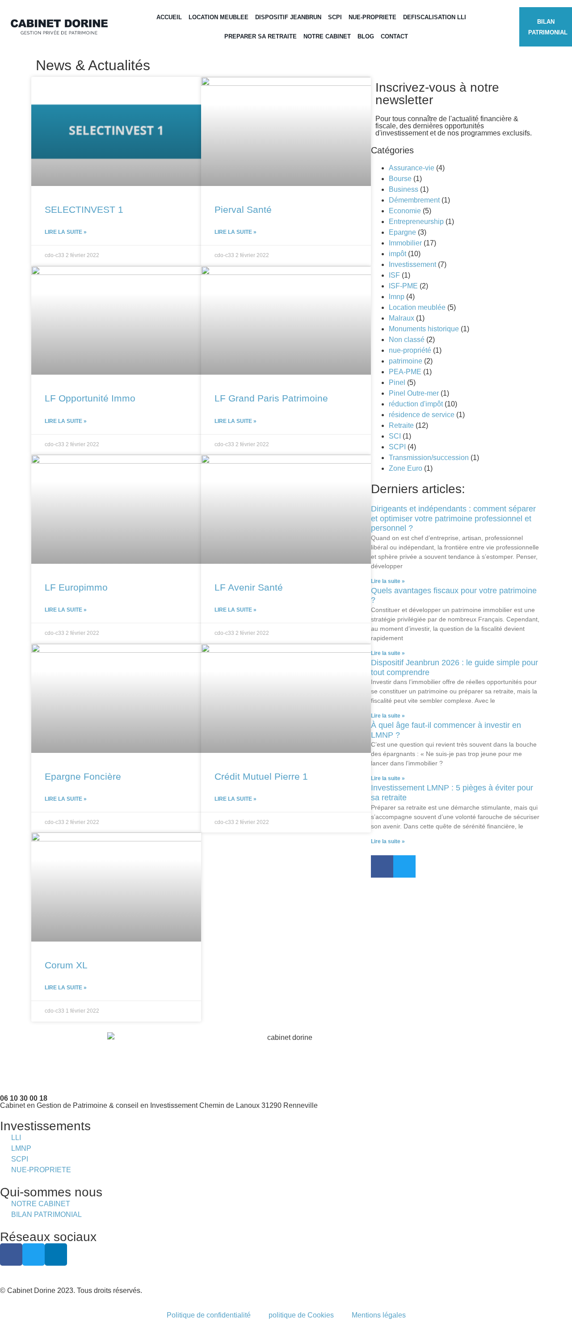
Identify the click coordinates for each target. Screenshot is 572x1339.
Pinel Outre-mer (414, 393)
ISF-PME (403, 286)
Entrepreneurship (416, 221)
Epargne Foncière (83, 776)
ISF (394, 275)
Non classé (407, 339)
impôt (397, 254)
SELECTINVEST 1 (84, 209)
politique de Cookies (301, 1315)
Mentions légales (379, 1315)
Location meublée (417, 307)
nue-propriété (410, 350)
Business (403, 189)
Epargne (402, 232)
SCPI (397, 447)
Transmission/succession (429, 457)
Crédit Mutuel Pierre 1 (261, 776)
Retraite (401, 425)
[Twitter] (404, 866)
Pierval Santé (243, 209)
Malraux (401, 318)
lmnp (396, 296)
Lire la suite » (66, 232)
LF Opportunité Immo (90, 398)
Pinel (397, 382)
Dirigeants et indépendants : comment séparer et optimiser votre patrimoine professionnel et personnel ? (453, 518)
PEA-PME (405, 372)
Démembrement (414, 200)
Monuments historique (424, 329)
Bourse (400, 178)
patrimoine (405, 361)
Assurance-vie (411, 168)
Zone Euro (405, 468)
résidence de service (421, 414)
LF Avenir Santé (248, 587)
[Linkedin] (56, 1254)
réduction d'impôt (416, 404)
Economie (405, 211)
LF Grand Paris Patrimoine (271, 398)
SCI (395, 436)
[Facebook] (382, 866)
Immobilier (405, 243)
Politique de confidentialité (209, 1315)
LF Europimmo (76, 587)
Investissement (412, 264)
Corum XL (66, 965)
